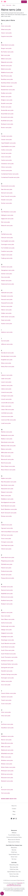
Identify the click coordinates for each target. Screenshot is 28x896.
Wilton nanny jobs (6, 757)
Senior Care (14, 856)
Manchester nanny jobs (7, 442)
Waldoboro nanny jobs (7, 736)
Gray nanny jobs (5, 277)
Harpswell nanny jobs (7, 303)
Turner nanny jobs (6, 703)
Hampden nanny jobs (7, 296)
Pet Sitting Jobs (14, 876)
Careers (14, 808)
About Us (14, 805)
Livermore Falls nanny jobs (8, 419)
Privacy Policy (11, 884)
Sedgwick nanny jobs (7, 633)
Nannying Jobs (14, 867)
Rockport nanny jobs (6, 603)
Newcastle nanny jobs (7, 488)
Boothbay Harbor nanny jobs (9, 82)
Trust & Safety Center (14, 835)
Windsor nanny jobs (6, 763)
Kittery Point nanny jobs (7, 366)
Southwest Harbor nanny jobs (9, 664)
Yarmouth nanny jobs (7, 789)
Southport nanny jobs (7, 660)
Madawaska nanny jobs (7, 435)
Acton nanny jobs (6, 26)
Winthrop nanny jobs (7, 774)
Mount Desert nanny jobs (8, 466)
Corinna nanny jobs (6, 170)
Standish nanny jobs (6, 671)
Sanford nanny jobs (6, 622)
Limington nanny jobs (7, 395)
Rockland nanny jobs (7, 600)
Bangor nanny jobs (6, 48)
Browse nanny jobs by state (9, 798)
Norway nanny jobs (6, 516)
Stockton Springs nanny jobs (9, 674)
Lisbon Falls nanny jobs (7, 409)
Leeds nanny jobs (6, 378)
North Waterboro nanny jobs (9, 509)
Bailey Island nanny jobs (7, 45)
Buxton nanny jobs (6, 127)
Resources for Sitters (14, 841)
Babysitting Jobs (14, 864)
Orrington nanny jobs (7, 542)
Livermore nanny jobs (7, 416)
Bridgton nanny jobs (6, 100)
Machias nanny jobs (6, 432)
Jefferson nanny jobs (7, 344)
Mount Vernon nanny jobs (8, 469)
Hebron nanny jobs (6, 309)
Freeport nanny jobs (6, 254)
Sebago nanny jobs (6, 629)
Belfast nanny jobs (6, 58)
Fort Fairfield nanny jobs (8, 248)
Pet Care (14, 859)
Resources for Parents (14, 839)
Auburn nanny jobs (6, 33)
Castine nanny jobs (6, 160)
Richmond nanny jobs (7, 597)
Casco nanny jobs (6, 156)
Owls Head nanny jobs (7, 545)
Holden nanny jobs (6, 313)
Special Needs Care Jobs (14, 871)
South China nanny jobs (7, 650)
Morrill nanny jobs (6, 462)
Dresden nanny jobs (6, 199)
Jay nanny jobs (5, 340)
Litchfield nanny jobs (7, 413)
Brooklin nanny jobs (6, 103)
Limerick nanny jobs (6, 392)
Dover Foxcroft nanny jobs (8, 196)
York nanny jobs (5, 793)
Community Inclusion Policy (14, 837)
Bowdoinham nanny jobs (8, 89)
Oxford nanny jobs (6, 548)
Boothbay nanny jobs (7, 79)
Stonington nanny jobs (7, 677)
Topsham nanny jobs (7, 696)
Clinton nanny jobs (6, 167)
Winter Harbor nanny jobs (8, 767)
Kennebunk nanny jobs (7, 352)
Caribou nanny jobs (6, 149)
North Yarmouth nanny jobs (8, 512)
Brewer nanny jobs (6, 96)
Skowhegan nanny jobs (7, 640)
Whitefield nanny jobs (7, 753)
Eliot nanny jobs (5, 222)
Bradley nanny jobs (6, 93)
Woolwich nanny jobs (7, 781)
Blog (14, 811)
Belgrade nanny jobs (6, 62)
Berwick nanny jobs (6, 65)
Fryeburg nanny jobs (6, 258)
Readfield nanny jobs (7, 593)
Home (3, 5)
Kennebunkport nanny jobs (8, 356)
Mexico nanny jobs (6, 449)
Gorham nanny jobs (6, 273)
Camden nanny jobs (6, 136)
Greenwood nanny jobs (7, 284)
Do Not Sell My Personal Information (14, 885)
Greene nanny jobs (6, 280)
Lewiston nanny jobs (6, 385)
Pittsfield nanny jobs (6, 564)
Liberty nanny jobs (6, 389)
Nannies (14, 849)
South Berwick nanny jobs (8, 643)
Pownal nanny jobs (6, 574)
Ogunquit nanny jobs (7, 528)
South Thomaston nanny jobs (9, 657)
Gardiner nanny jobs (6, 266)
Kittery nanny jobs (6, 363)
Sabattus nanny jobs (6, 612)
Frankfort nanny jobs (7, 251)
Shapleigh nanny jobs (7, 636)
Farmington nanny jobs (7, 244)
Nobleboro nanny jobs (7, 499)
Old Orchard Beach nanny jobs (9, 531)
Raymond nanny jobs (7, 590)
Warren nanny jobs (6, 739)
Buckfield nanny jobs (7, 120)
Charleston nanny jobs (7, 163)
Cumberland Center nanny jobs (9, 174)
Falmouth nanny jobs (7, 237)
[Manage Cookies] (2, 893)
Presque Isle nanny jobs (7, 578)
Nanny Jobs (8, 5)
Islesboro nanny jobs (6, 332)
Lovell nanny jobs (6, 423)
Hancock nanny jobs (6, 299)
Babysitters (14, 847)
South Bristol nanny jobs (8, 646)
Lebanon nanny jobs (6, 375)
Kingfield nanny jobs (6, 359)
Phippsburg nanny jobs (7, 561)
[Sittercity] (5, 1)
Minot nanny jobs (6, 456)
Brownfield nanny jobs (7, 113)
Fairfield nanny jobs (6, 234)
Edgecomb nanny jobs (7, 218)
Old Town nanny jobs (7, 535)
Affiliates (14, 832)
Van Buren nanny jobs (7, 724)
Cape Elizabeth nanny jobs (8, 143)
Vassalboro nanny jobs (7, 727)
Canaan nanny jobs (6, 139)
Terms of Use (19, 882)
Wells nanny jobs (5, 746)
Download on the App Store (14, 824)
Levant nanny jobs (6, 382)
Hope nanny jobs (5, 320)
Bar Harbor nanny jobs (7, 51)
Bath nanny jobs (5, 55)
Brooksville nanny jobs (7, 110)
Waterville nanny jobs (7, 743)
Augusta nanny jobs (6, 36)
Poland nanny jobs (6, 567)
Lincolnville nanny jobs (7, 402)
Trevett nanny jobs (6, 700)
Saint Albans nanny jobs (7, 619)
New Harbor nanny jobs (7, 485)
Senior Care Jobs (14, 874)
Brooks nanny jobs (6, 106)
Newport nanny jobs (6, 492)
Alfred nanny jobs (6, 29)
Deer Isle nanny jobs (6, 189)
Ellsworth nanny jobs (7, 225)
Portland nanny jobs (6, 571)
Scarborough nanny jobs (8, 626)
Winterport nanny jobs (7, 770)
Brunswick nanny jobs (7, 117)
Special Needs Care (14, 854)
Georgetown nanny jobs (7, 270)
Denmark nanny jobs (6, 192)
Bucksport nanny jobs (7, 124)
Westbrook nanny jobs (7, 750)
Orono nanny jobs (6, 538)
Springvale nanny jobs (7, 667)
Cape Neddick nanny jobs (8, 146)
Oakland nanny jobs (6, 524)
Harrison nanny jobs (6, 306)
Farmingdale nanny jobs (7, 241)
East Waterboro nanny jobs (8, 211)
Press (14, 814)
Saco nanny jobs (5, 616)
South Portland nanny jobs (8, 653)
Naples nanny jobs (6, 478)
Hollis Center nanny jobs (8, 316)
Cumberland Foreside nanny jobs (10, 177)
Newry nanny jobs (6, 495)
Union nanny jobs (6, 712)
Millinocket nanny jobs (7, 452)
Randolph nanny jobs (7, 586)
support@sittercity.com (18, 890)
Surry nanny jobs (5, 684)
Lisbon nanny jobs (6, 406)
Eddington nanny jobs (7, 215)
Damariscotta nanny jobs (8, 186)
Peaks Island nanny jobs (7, 557)
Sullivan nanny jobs (6, 681)
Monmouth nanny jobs (7, 459)
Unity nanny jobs (5, 715)
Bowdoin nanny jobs (6, 86)
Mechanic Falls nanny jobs (8, 445)
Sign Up (24, 1)
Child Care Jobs (14, 869)
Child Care (14, 852)
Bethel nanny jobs (6, 69)
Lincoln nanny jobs (6, 399)
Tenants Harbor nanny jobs (8, 693)
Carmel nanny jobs (6, 153)
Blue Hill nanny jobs (6, 76)
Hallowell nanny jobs (6, 292)
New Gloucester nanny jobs (8, 481)
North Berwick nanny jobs (8, 505)
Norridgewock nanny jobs (8, 502)
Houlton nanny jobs (6, 323)
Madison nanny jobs (6, 438)
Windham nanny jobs (7, 760)
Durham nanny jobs (6, 203)
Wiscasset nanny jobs (7, 777)
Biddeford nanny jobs (7, 72)
